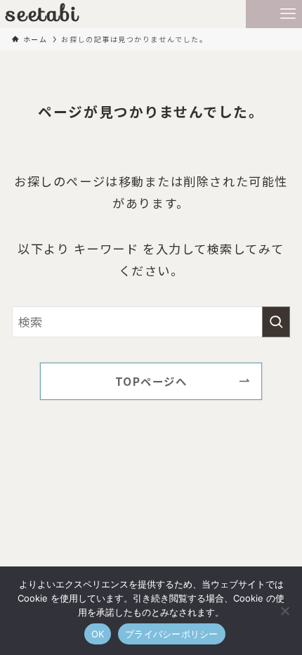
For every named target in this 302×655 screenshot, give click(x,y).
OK (98, 634)
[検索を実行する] (276, 321)
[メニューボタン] (288, 14)
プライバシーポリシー (171, 634)
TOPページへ (151, 381)
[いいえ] (284, 611)
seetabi (42, 14)
